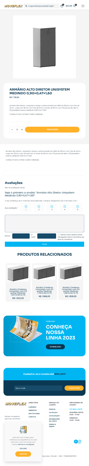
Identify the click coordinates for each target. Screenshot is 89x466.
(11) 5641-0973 (76, 409)
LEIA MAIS (23, 448)
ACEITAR (23, 454)
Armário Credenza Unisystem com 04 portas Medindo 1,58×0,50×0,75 (71, 290)
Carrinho (32, 407)
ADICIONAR (52, 129)
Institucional (34, 414)
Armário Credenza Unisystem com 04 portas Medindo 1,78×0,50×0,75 (44, 290)
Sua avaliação (11, 208)
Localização (54, 416)
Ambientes (33, 410)
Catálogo (53, 413)
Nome (8, 236)
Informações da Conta (54, 420)
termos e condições (26, 444)
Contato (32, 417)
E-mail (33, 236)
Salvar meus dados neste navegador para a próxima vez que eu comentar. (71, 237)
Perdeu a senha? (52, 425)
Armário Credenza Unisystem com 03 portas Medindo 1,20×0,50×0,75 (18, 292)
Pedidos (52, 409)
